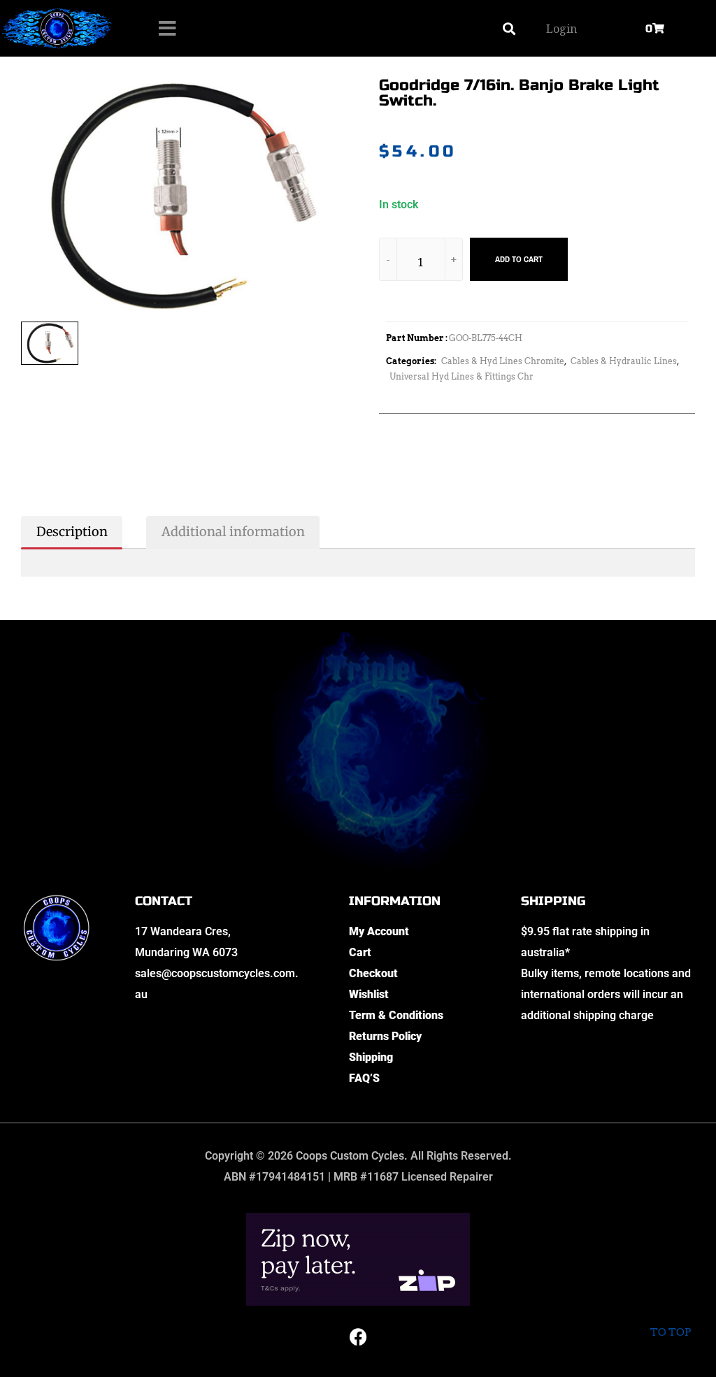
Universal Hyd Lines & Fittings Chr (461, 376)
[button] (508, 28)
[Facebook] (358, 1337)
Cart (360, 952)
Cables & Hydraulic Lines (624, 361)
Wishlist (369, 994)
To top (670, 1332)
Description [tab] (72, 532)
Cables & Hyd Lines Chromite (502, 361)
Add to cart (519, 259)
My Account (379, 931)
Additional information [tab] (233, 532)
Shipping (371, 1057)
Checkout (373, 973)
